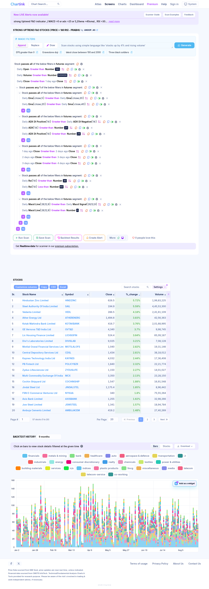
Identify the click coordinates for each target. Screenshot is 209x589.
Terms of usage (138, 563)
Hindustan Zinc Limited (35, 300)
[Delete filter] (83, 69)
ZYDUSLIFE (71, 370)
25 (66, 127)
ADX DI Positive (37, 121)
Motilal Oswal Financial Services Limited (45, 346)
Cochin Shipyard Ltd (33, 381)
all (31, 63)
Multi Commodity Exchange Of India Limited (47, 375)
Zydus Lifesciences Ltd (35, 370)
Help (164, 4)
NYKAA (69, 393)
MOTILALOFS (72, 346)
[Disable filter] (75, 69)
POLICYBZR (71, 364)
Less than (43, 186)
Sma (70, 104)
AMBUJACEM (72, 410)
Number (49, 69)
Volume (27, 75)
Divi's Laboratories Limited (37, 341)
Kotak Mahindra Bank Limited (38, 323)
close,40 (79, 104)
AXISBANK (71, 398)
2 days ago (62, 151)
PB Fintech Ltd (30, 364)
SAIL (67, 306)
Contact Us (194, 563)
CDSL (68, 352)
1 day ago (51, 81)
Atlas (98, 4)
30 (64, 180)
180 (57, 69)
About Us (178, 563)
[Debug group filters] (81, 64)
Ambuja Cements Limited (36, 410)
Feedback (188, 14)
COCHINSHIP (72, 381)
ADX (30, 127)
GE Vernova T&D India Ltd (36, 329)
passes (25, 63)
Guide (153, 14)
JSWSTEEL (71, 404)
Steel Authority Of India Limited (40, 306)
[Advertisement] (104, 262)
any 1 (37, 87)
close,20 (77, 98)
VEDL (68, 312)
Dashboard (137, 4)
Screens (110, 4)
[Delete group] (101, 87)
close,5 (38, 98)
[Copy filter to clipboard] (68, 69)
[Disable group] (93, 87)
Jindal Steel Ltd (31, 387)
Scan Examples (172, 14)
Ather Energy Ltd (31, 317)
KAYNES (69, 358)
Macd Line (34, 204)
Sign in (174, 4)
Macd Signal (80, 204)
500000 (62, 75)
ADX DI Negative (82, 121)
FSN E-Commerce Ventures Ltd (39, 393)
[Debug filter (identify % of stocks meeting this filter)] (79, 69)
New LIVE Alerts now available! (31, 14)
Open (26, 69)
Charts (122, 4)
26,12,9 (45, 204)
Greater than (37, 69)
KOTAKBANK (72, 323)
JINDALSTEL (72, 387)
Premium (152, 4)
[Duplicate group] (89, 87)
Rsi (30, 180)
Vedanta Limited (31, 312)
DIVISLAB (70, 341)
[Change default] (62, 69)
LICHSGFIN (71, 335)
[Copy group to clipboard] (77, 64)
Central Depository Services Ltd (40, 352)
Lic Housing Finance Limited (38, 335)
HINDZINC (70, 300)
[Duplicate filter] (71, 69)
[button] (42, 294)
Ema (30, 98)
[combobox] (25, 419)
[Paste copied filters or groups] (28, 111)
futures (60, 63)
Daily (20, 69)
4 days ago (63, 163)
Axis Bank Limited (32, 398)
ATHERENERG (72, 317)
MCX (68, 375)
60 (61, 186)
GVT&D (69, 329)
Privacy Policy (160, 563)
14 (48, 121)
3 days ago (63, 157)
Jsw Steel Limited (32, 404)
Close (26, 81)
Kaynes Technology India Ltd (38, 358)
